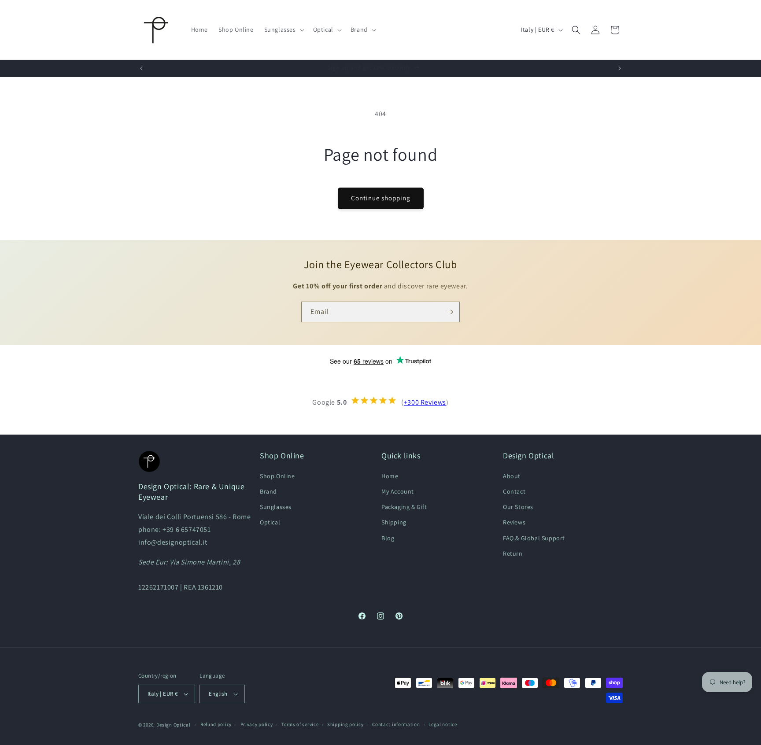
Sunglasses (276, 506)
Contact (514, 491)
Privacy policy (256, 724)
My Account (397, 491)
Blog (387, 538)
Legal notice (443, 724)
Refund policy (216, 724)
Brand (268, 491)
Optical (270, 522)
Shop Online (277, 475)
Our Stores (518, 506)
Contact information (396, 724)
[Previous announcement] (141, 68)
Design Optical (173, 725)
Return (513, 553)
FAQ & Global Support (534, 538)
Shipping (393, 522)
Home (389, 475)
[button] (283, 29)
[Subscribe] (449, 312)
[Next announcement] (619, 68)
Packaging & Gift (404, 506)
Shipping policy (345, 724)
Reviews (514, 522)
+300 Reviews (425, 402)
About (512, 475)
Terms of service (299, 724)
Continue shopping (380, 198)
